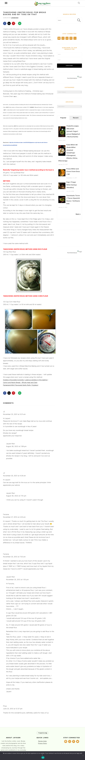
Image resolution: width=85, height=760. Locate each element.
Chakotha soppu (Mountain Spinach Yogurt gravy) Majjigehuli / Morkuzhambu (73, 131)
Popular (63, 118)
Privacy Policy (42, 743)
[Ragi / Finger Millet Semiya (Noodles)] (61, 188)
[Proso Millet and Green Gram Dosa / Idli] (61, 176)
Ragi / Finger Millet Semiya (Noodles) (71, 184)
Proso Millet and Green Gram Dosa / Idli (73, 171)
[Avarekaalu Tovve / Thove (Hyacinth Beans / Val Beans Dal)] (61, 202)
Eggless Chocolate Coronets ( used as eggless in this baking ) (25, 380)
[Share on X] (9, 23)
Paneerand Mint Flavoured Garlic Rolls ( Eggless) (20, 385)
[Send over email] (19, 23)
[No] (83, 755)
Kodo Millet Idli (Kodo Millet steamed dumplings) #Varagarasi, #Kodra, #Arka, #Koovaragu (68, 153)
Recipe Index (42, 741)
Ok (43, 757)
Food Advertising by (72, 78)
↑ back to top (42, 733)
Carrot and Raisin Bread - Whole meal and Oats (20, 382)
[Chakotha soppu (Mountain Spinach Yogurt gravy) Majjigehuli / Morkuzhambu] (61, 136)
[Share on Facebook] (4, 23)
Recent (75, 118)
